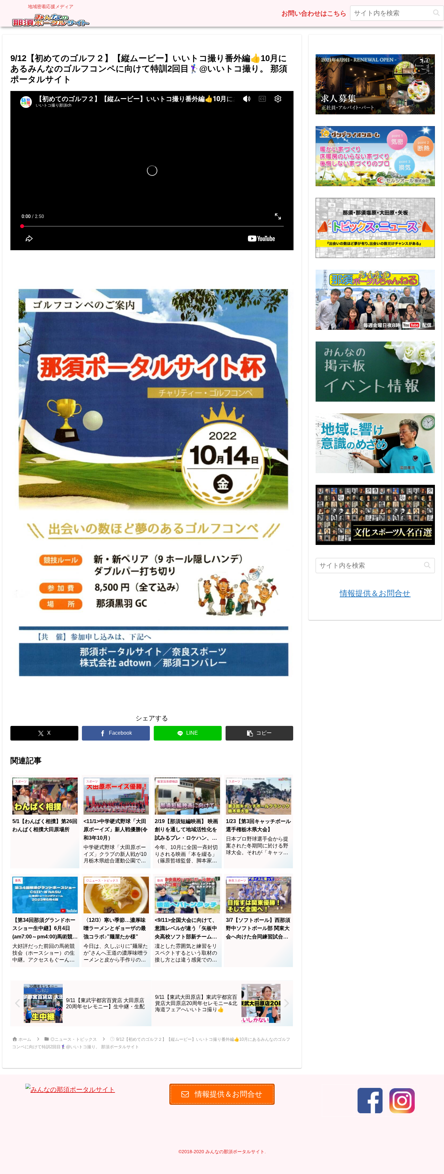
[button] (436, 13)
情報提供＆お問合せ (375, 593)
